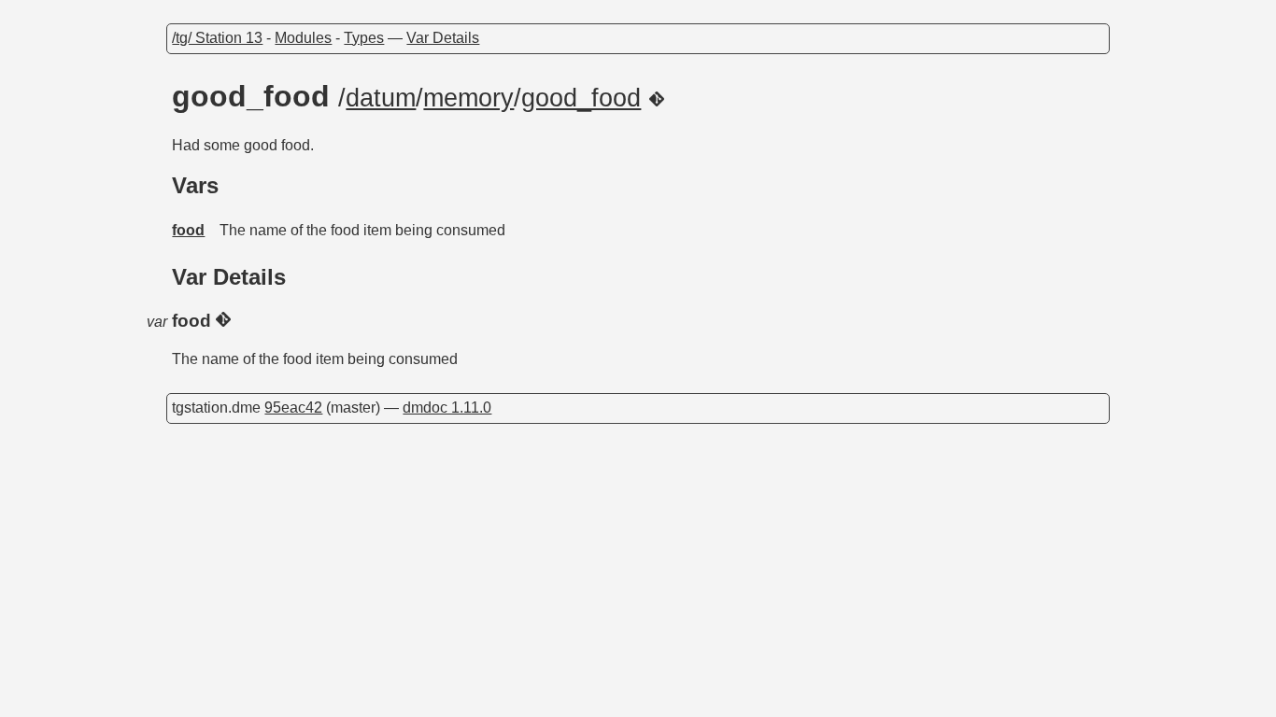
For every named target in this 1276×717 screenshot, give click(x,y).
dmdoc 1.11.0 (447, 407)
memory (468, 98)
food (188, 230)
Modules (303, 38)
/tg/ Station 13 (217, 38)
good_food (581, 98)
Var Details (442, 38)
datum (381, 98)
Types (364, 38)
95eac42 (293, 407)
